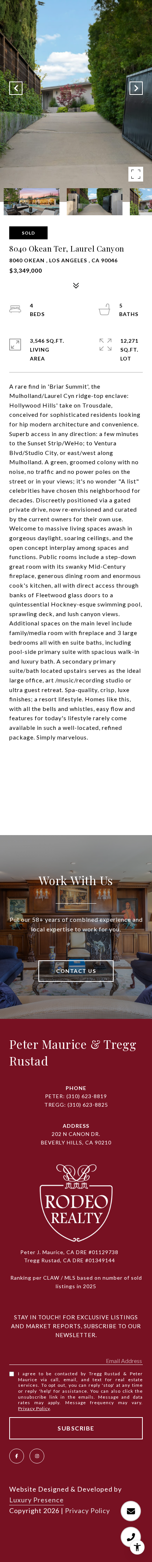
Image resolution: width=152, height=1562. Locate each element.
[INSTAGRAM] (37, 1456)
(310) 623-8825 (88, 1104)
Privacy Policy (34, 1408)
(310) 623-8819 (86, 1096)
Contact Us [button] (76, 971)
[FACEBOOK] (16, 1456)
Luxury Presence (36, 1500)
